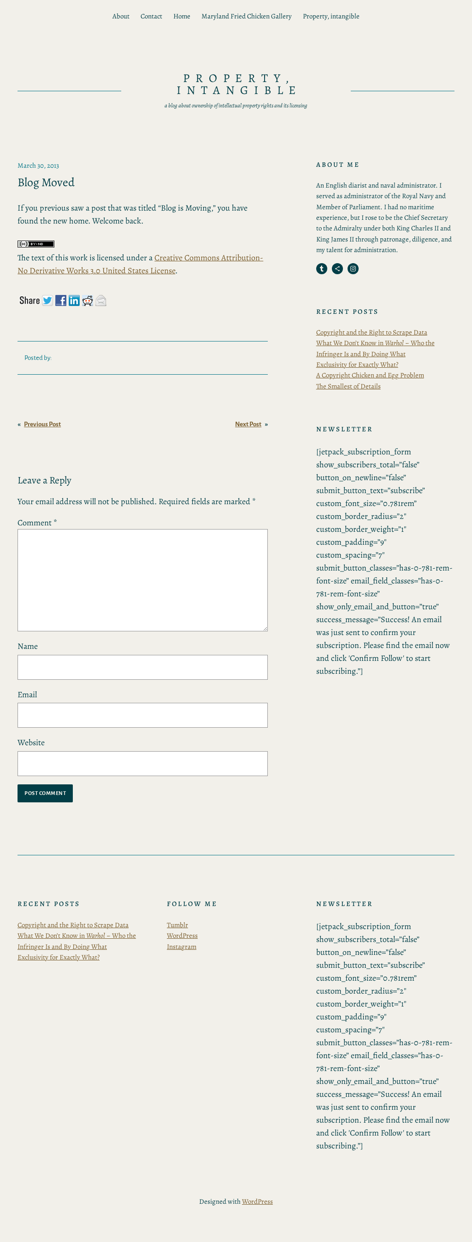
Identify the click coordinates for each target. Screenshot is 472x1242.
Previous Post (42, 424)
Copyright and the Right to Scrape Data (371, 332)
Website (31, 742)
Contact (151, 16)
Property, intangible (331, 16)
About (121, 16)
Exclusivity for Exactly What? (357, 364)
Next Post (248, 424)
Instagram (181, 946)
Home (181, 16)
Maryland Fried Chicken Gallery (246, 16)
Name (28, 646)
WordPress (182, 935)
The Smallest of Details (348, 386)
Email (27, 694)
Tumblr (177, 925)
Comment (37, 522)
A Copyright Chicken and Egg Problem (370, 375)
